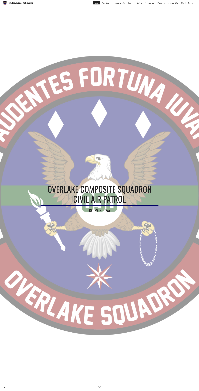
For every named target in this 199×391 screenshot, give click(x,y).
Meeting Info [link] (120, 3)
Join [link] (129, 3)
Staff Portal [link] (185, 3)
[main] (99, 198)
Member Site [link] (173, 3)
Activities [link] (105, 3)
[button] (196, 2)
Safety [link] (139, 3)
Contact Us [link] (149, 3)
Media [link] (159, 3)
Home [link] (96, 3)
